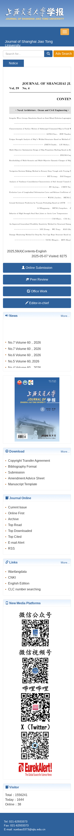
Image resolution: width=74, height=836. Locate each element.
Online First (16, 513)
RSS (11, 548)
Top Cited (15, 536)
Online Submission (38, 267)
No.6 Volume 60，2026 (24, 354)
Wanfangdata (17, 571)
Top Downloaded (20, 530)
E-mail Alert (16, 542)
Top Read (15, 525)
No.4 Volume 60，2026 (24, 366)
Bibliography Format (22, 466)
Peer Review (38, 279)
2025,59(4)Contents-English (27, 251)
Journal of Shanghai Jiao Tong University (29, 43)
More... (65, 315)
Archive (13, 519)
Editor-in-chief (38, 303)
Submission (16, 472)
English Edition (18, 583)
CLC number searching (24, 589)
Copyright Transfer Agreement (29, 460)
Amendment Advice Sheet (26, 478)
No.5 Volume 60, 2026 (23, 360)
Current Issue (17, 507)
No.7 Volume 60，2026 (24, 341)
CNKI (12, 577)
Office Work (38, 291)
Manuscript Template (22, 484)
